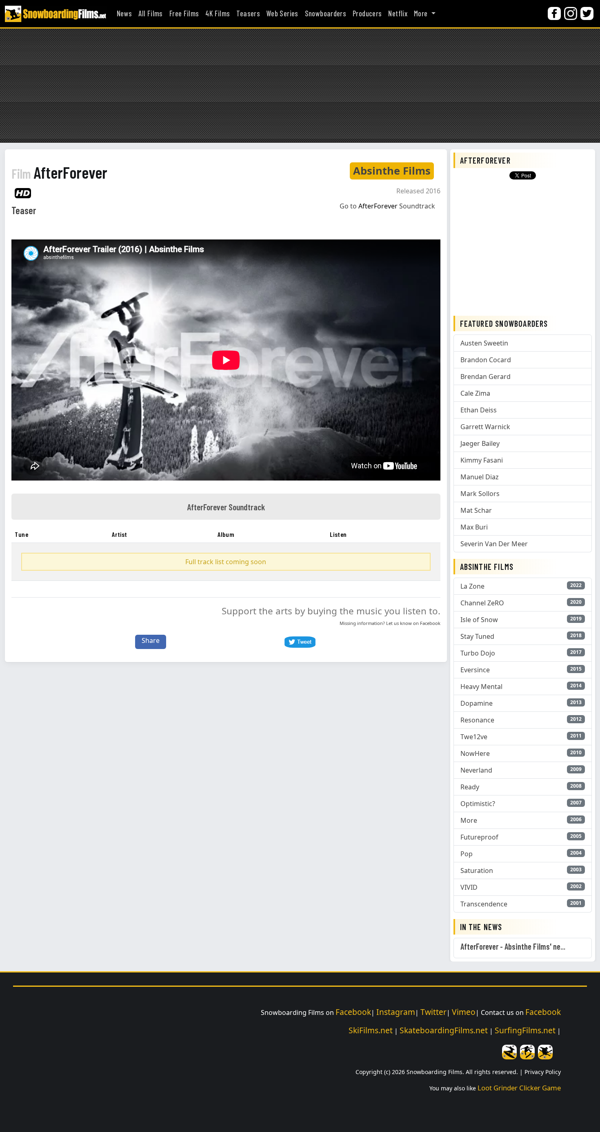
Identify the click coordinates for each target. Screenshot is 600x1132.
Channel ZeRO (482, 602)
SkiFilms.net (371, 1030)
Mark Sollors (480, 493)
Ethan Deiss (478, 409)
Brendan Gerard (485, 376)
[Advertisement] (300, 86)
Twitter (433, 1011)
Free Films (184, 13)
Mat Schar (476, 510)
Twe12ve (473, 736)
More (468, 820)
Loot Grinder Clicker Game (519, 1087)
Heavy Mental (481, 686)
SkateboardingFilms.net (444, 1030)
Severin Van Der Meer (494, 543)
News (124, 13)
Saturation (476, 870)
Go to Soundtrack (387, 206)
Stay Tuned (477, 636)
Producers (367, 13)
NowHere (475, 753)
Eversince (475, 669)
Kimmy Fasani (481, 460)
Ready (469, 786)
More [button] (421, 13)
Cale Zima (475, 393)
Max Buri (474, 527)
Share (151, 640)
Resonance (477, 720)
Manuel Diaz (479, 476)
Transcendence (483, 903)
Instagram (395, 1011)
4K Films (217, 13)
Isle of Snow (479, 619)
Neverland (476, 770)
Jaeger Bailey (480, 443)
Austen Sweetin (484, 343)
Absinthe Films (392, 171)
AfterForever (59, 172)
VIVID (469, 887)
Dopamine (476, 703)
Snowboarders (325, 13)
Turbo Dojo (477, 653)
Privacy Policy (542, 1072)
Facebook (430, 623)
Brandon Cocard (485, 359)
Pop (466, 853)
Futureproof (479, 837)
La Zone (472, 586)
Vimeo (464, 1011)
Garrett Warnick (485, 426)
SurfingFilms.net (525, 1030)
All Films (150, 13)
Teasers (248, 13)
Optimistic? (477, 803)
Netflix (397, 13)
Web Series (282, 13)
